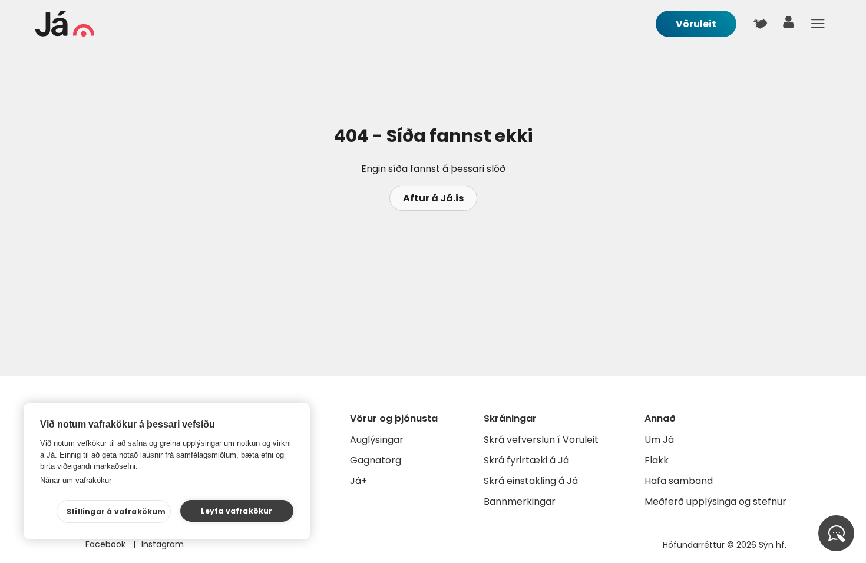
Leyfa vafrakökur (236, 511)
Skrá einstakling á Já (531, 481)
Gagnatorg (375, 460)
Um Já (659, 439)
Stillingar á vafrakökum (116, 511)
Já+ (358, 481)
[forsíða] (64, 33)
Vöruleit (696, 24)
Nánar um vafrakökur (75, 480)
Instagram (162, 544)
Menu (818, 24)
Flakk (656, 460)
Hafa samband (678, 481)
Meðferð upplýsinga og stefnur (715, 501)
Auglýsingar (377, 439)
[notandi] (788, 25)
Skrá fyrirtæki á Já (526, 460)
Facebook (106, 544)
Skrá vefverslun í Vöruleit (541, 439)
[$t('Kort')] (760, 24)
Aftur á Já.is (433, 198)
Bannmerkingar (520, 501)
